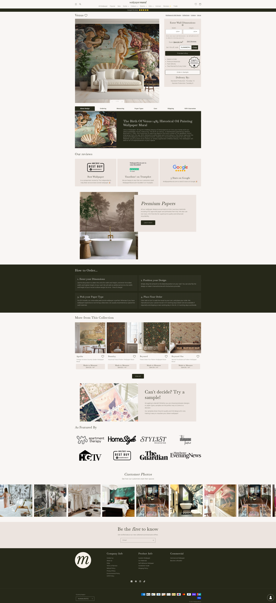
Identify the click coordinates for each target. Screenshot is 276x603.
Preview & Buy (182, 53)
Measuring (120, 108)
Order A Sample (182, 72)
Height (191, 28)
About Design (84, 108)
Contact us (110, 558)
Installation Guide (143, 566)
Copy (195, 47)
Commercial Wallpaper (177, 558)
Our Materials (142, 560)
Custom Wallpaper (144, 558)
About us (109, 560)
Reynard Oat (178, 356)
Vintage (193, 15)
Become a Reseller (176, 560)
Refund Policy (111, 568)
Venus (199, 15)
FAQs (108, 563)
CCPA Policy (110, 576)
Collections (185, 15)
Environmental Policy (113, 573)
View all (138, 376)
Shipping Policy (143, 568)
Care (155, 108)
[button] (76, 4)
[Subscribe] (153, 540)
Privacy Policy (111, 571)
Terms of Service (112, 566)
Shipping (171, 108)
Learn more (148, 223)
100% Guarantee (190, 108)
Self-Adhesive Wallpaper (146, 563)
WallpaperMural (197, 601)
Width (174, 28)
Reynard (144, 356)
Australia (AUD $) (83, 598)
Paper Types (139, 108)
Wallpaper (173, 15)
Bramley (112, 356)
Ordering (103, 108)
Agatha (79, 356)
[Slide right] (122, 101)
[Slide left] (112, 101)
